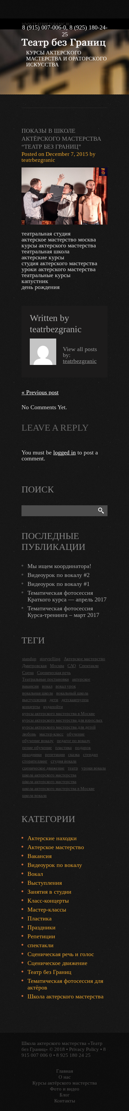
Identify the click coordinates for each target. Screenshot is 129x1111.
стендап (90, 754)
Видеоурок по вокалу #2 (58, 575)
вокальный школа (72, 693)
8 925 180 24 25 (73, 1055)
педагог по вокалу (73, 740)
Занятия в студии (49, 891)
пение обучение (37, 747)
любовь (29, 734)
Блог (64, 1094)
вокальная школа (37, 693)
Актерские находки (52, 838)
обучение (76, 734)
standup (29, 658)
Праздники (41, 927)
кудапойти (53, 706)
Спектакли (89, 665)
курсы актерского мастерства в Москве (58, 713)
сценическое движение (43, 768)
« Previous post (40, 392)
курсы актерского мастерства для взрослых (62, 720)
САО (71, 665)
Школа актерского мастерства (65, 996)
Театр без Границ (49, 972)
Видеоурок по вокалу (54, 865)
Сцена (28, 672)
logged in (64, 452)
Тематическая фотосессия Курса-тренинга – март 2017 (63, 611)
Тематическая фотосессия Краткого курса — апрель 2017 (67, 596)
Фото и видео (64, 1089)
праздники (32, 754)
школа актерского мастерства (49, 774)
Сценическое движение (57, 963)
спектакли (40, 945)
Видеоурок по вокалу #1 (58, 584)
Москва (57, 665)
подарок (83, 747)
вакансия (30, 686)
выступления (34, 699)
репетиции (55, 754)
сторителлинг (34, 761)
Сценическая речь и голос (60, 954)
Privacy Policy (84, 1049)
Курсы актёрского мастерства (64, 1083)
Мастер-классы (46, 909)
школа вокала (34, 795)
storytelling (50, 658)
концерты (31, 706)
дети (54, 699)
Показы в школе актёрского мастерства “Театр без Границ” (61, 138)
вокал (47, 686)
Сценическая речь (54, 672)
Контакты (64, 1100)
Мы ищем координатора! (59, 566)
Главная (64, 1071)
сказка (74, 754)
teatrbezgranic (38, 160)
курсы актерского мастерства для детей (59, 727)
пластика (63, 747)
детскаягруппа (75, 699)
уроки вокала (93, 768)
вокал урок (66, 686)
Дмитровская (34, 665)
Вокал (35, 874)
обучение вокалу (38, 740)
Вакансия (39, 856)
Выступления (44, 882)
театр (73, 768)
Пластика (39, 918)
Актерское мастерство (84, 658)
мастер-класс (51, 734)
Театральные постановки (45, 679)
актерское (81, 679)
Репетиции (41, 936)
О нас (65, 1077)
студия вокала (63, 761)
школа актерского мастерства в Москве (58, 788)
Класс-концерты (48, 900)
